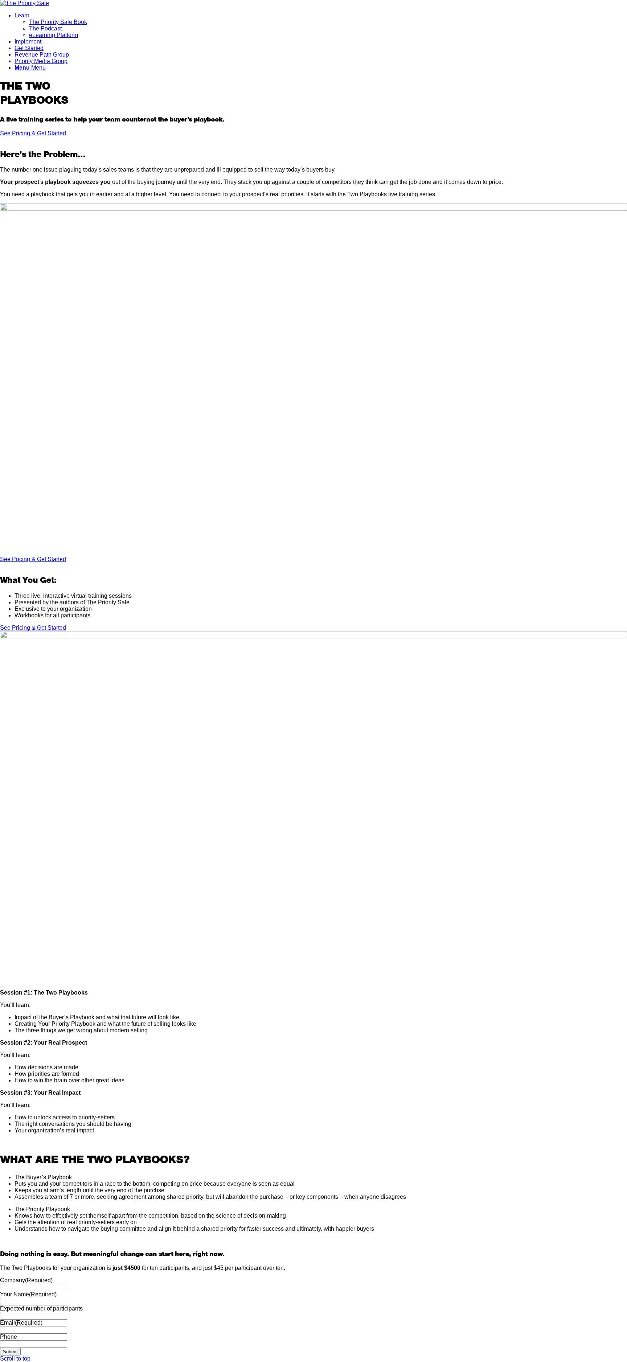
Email (21, 1323)
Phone (8, 1337)
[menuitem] (321, 25)
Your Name (28, 1294)
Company (26, 1280)
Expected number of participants (41, 1308)
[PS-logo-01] (24, 3)
